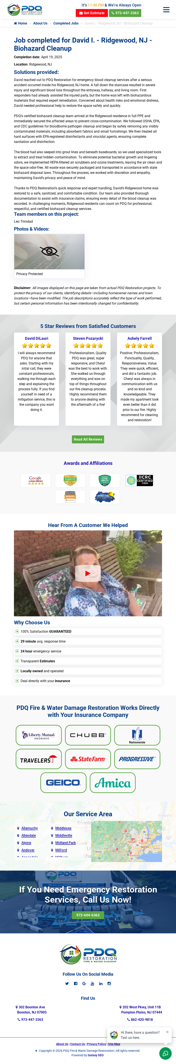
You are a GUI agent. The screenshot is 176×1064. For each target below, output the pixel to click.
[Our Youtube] (92, 983)
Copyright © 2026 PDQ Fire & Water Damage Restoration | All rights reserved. (89, 1050)
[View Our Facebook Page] (75, 983)
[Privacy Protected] (49, 251)
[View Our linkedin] (100, 983)
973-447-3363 (127, 13)
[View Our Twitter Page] (67, 983)
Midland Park (65, 843)
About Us (40, 23)
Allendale (28, 835)
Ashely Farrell (139, 338)
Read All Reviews (88, 439)
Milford (61, 850)
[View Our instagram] (109, 983)
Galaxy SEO (96, 1055)
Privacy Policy (96, 1044)
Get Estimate (94, 13)
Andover (28, 850)
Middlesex (63, 828)
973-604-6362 (88, 915)
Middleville (63, 835)
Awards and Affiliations (88, 463)
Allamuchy (29, 828)
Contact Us (77, 1044)
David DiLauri (36, 338)
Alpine (26, 843)
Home (22, 23)
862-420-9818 (141, 1020)
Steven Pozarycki (88, 338)
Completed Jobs (66, 23)
